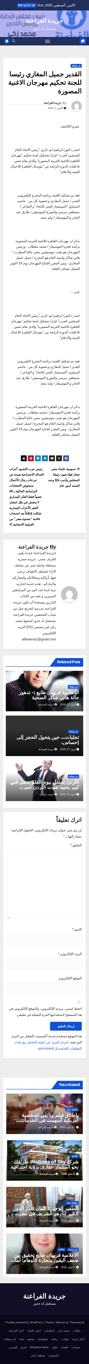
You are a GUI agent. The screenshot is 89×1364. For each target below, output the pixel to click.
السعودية (53, 1355)
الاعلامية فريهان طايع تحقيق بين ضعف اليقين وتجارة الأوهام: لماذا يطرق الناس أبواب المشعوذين (45, 1260)
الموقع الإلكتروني (70, 978)
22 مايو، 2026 (67, 1127)
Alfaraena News (39, 1347)
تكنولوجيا (43, 1339)
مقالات (61, 1249)
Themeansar (77, 1322)
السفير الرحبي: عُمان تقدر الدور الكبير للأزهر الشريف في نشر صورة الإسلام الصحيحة (46, 1213)
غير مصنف (72, 1249)
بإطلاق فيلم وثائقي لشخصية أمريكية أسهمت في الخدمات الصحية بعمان (49, 1120)
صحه (21, 1339)
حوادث (65, 1339)
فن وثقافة (76, 66)
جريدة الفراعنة (44, 20)
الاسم (77, 929)
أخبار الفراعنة (16, 1330)
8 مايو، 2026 (68, 1173)
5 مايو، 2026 (68, 1220)
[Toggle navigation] (47, 41)
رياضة (54, 1339)
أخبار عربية (78, 1339)
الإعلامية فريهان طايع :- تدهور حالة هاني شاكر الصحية (49, 694)
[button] (13, 41)
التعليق (76, 845)
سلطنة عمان (72, 1109)
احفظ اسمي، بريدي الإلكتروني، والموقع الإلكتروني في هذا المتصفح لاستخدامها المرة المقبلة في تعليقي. (45, 1011)
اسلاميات (49, 1330)
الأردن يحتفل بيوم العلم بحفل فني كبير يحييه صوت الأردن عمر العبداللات (44, 787)
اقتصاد (74, 1156)
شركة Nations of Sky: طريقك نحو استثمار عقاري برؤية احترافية (45, 1164)
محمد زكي (64, 1330)
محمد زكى (48, 794)
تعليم (55, 1347)
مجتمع (31, 1339)
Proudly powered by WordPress (25, 1322)
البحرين (13, 1347)
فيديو (23, 1347)
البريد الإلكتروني (70, 954)
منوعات (75, 1347)
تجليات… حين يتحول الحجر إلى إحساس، (48, 739)
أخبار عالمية (34, 1330)
